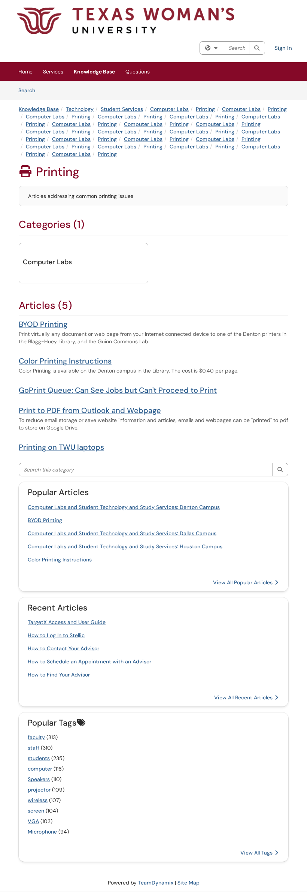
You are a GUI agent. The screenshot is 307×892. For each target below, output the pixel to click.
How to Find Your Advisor (59, 674)
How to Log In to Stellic (56, 635)
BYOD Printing (43, 324)
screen (36, 810)
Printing (205, 109)
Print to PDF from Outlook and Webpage (90, 410)
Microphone (42, 831)
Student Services (122, 109)
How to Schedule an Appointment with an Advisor (89, 661)
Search (29, 90)
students (39, 758)
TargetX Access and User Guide (67, 622)
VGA (33, 821)
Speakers (39, 779)
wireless (38, 800)
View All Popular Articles (243, 582)
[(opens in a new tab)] (125, 20)
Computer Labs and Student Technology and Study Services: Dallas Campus (122, 533)
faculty (36, 737)
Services (53, 71)
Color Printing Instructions (65, 361)
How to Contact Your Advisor (63, 648)
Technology (80, 109)
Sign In (283, 48)
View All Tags (257, 852)
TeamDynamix (155, 882)
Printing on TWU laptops (61, 447)
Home (25, 71)
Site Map (188, 882)
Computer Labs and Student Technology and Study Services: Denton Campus (124, 507)
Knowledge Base (94, 71)
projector (39, 789)
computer (40, 768)
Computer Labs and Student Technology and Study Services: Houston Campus (125, 546)
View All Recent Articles (244, 697)
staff (33, 747)
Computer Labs (169, 109)
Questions (137, 71)
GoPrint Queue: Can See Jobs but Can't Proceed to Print (118, 390)
